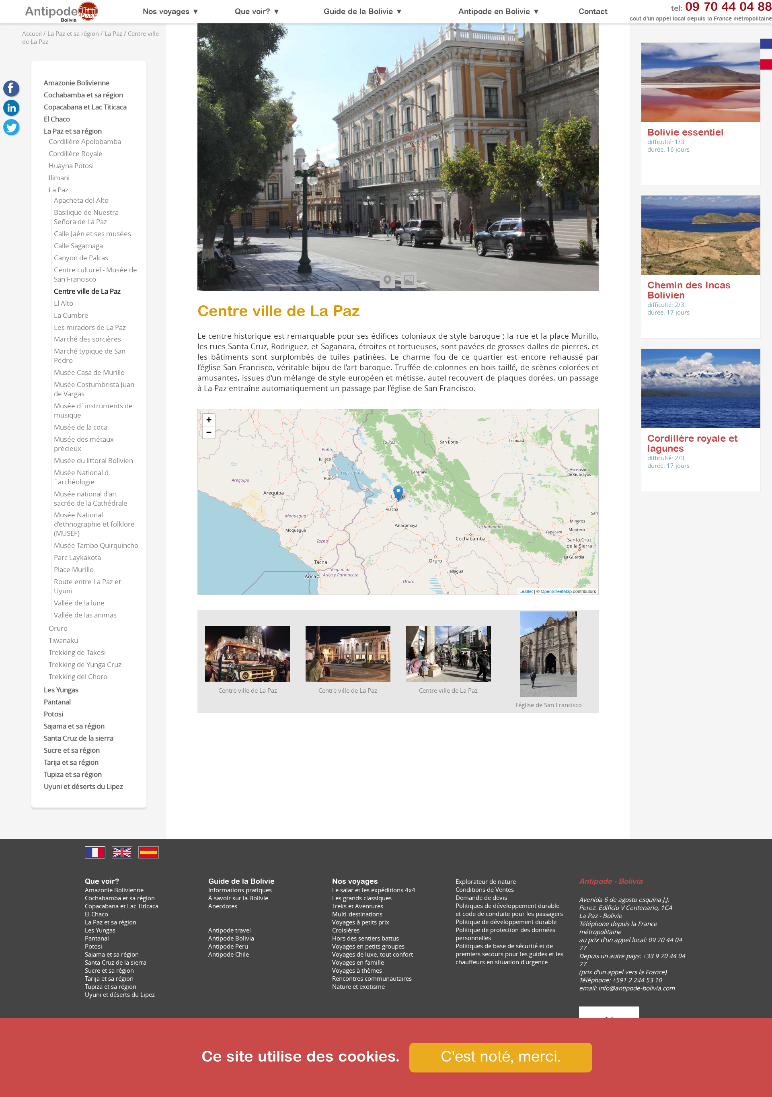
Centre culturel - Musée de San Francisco (95, 274)
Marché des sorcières (87, 339)
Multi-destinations (357, 914)
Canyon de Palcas (81, 257)
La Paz (58, 189)
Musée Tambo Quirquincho (96, 545)
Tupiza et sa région (73, 774)
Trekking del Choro (78, 676)
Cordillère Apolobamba (85, 141)
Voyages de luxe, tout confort (372, 954)
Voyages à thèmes (357, 970)
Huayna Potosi (71, 165)
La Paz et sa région (73, 131)
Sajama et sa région (74, 726)
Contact (593, 12)
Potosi (53, 713)
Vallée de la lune (79, 602)
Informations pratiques (240, 890)
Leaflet (526, 591)
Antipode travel (229, 930)
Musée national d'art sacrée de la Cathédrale (90, 498)
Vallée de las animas (85, 615)
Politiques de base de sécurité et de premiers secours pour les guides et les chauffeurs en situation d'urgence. (509, 954)
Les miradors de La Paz (90, 327)
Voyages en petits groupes (368, 946)
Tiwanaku (63, 640)
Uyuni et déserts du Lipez (83, 786)
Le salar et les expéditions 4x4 (373, 890)
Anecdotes (222, 906)
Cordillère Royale (76, 153)
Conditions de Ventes (485, 889)
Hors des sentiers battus (365, 938)
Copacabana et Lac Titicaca (85, 106)
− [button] (208, 432)
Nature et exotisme (358, 986)
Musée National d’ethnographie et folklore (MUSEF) (94, 524)
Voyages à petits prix (360, 922)
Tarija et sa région (71, 762)
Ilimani (59, 177)
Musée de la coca (80, 427)
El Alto (63, 303)
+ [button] (208, 420)
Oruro (58, 628)
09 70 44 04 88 (728, 7)
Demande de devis (481, 897)
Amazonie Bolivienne (77, 82)
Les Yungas (61, 689)
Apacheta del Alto (81, 200)
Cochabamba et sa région (83, 94)
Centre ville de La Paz (87, 291)
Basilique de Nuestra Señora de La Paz (86, 217)
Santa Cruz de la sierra (78, 738)
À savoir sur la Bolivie (238, 898)
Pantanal (57, 701)
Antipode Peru (228, 946)
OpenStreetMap (556, 591)
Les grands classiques (362, 898)
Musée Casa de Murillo (89, 372)
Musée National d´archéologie (81, 477)
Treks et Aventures (357, 906)
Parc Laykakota (77, 557)
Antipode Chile (228, 954)
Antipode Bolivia (231, 938)
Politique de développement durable (506, 922)
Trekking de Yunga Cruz (85, 664)
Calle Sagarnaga (78, 245)
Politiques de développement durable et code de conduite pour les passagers (509, 909)
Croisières (345, 930)
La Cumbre (71, 315)
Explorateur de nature (486, 881)
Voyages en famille (358, 962)
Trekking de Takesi (77, 652)
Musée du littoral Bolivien (93, 460)
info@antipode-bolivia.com (636, 988)
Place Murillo (74, 569)
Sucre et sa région (72, 750)
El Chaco (57, 118)
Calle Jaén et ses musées (92, 233)
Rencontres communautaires (372, 978)
